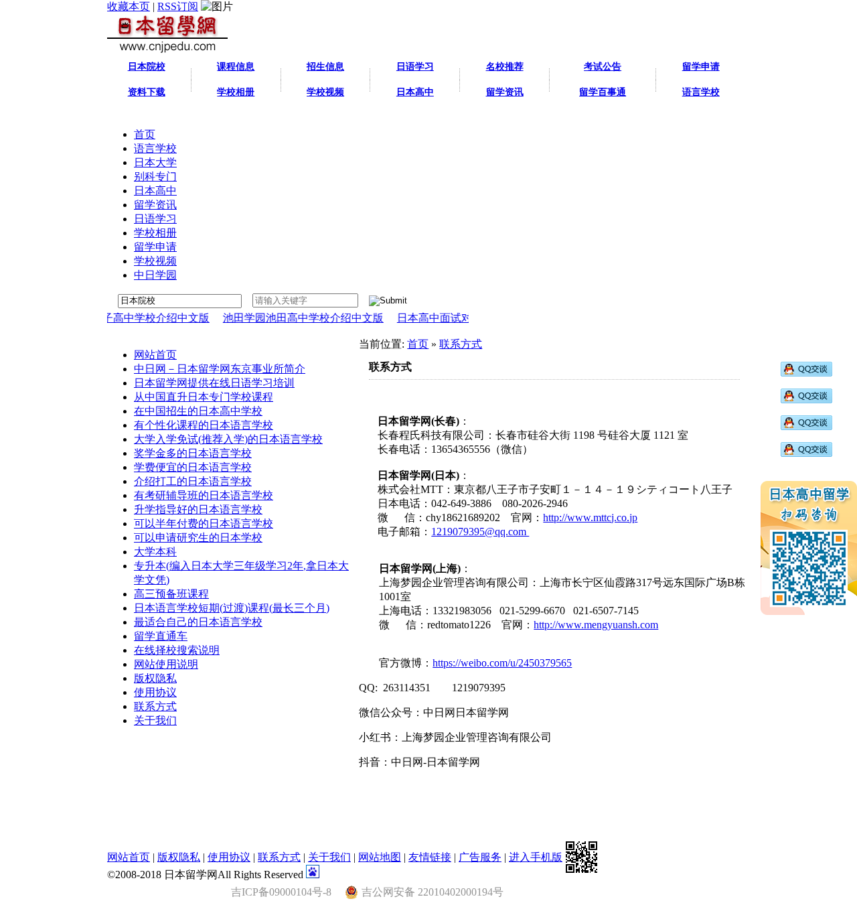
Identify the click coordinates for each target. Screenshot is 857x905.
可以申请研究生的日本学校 (198, 537)
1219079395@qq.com (480, 531)
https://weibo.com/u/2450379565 (502, 663)
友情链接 (429, 857)
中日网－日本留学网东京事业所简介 (219, 368)
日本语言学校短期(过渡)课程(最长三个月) (231, 608)
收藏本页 (128, 6)
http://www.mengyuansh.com (596, 624)
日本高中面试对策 (426, 318)
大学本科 (155, 551)
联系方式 (155, 706)
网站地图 (379, 857)
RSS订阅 (177, 6)
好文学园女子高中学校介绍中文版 (115, 318)
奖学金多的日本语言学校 (193, 453)
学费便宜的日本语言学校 (193, 467)
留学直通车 (160, 636)
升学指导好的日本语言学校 (198, 509)
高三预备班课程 (171, 594)
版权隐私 (155, 678)
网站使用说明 (166, 664)
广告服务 (480, 857)
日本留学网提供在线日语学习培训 (214, 383)
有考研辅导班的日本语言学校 (203, 495)
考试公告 (602, 67)
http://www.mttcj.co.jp (590, 517)
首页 (417, 344)
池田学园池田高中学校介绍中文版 (289, 318)
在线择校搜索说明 (177, 650)
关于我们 (155, 720)
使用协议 (155, 692)
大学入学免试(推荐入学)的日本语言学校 (228, 439)
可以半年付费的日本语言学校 (203, 523)
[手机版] (582, 857)
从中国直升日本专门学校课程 (203, 397)
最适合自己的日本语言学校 (198, 622)
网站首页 (155, 354)
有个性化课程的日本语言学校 (203, 425)
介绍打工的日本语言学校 (193, 481)
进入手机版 (535, 857)
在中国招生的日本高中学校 (198, 411)
